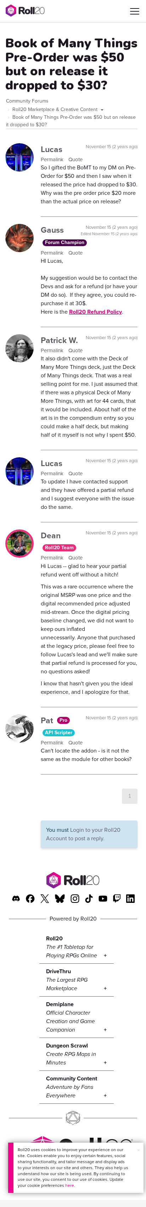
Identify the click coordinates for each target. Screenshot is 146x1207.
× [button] (138, 1150)
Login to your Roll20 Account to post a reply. (83, 834)
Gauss (52, 230)
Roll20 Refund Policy (95, 312)
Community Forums (27, 101)
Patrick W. (59, 340)
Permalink (53, 159)
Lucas (51, 149)
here (69, 1185)
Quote (75, 159)
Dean (51, 535)
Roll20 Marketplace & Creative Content (55, 109)
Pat (48, 720)
